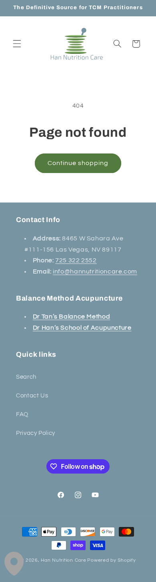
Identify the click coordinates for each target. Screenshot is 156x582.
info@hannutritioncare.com (95, 271)
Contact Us (32, 396)
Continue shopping (78, 163)
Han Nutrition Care (63, 560)
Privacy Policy (35, 433)
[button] (17, 44)
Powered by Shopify (111, 560)
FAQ (22, 414)
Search (26, 377)
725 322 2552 (76, 260)
